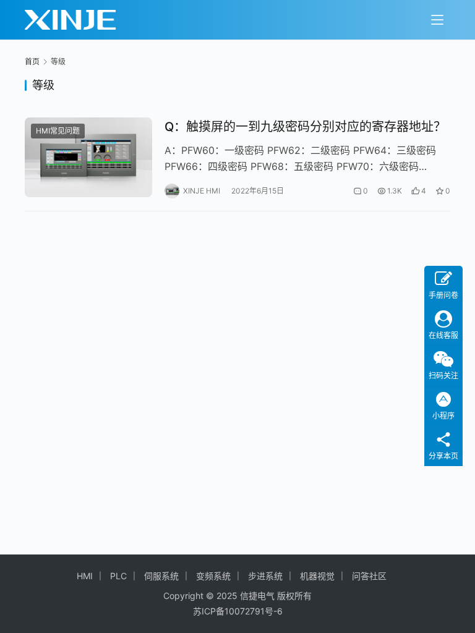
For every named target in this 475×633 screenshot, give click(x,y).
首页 (32, 61)
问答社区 (369, 576)
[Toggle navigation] (437, 20)
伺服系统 (161, 576)
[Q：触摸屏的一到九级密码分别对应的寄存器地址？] (88, 157)
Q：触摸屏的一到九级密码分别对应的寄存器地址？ (305, 126)
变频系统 (213, 576)
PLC (118, 576)
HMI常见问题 (58, 130)
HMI (85, 576)
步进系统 (265, 576)
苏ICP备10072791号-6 (238, 611)
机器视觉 (317, 576)
